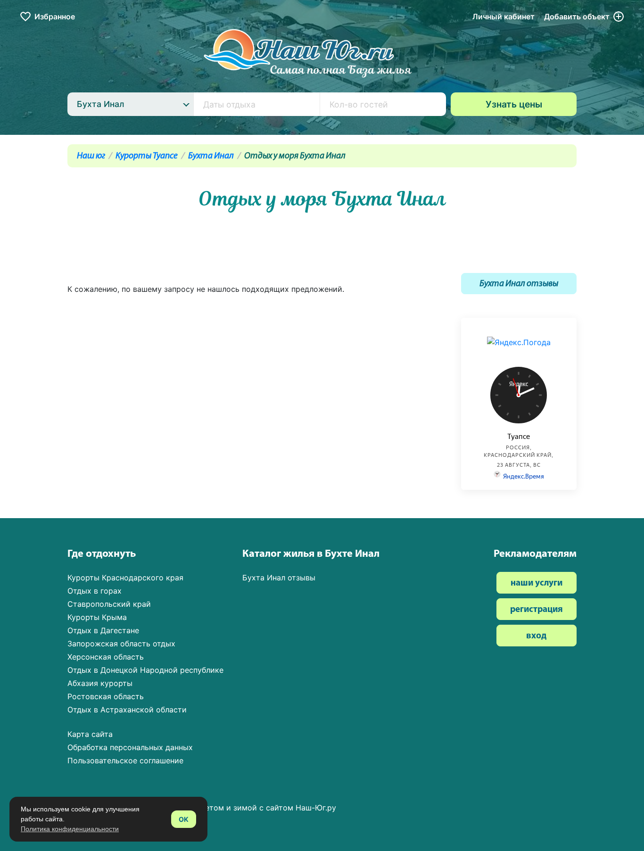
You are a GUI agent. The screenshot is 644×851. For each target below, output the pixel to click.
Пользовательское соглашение (125, 760)
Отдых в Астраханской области (127, 709)
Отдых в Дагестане (103, 630)
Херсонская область (105, 656)
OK (184, 819)
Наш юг (91, 156)
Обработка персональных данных (130, 747)
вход (536, 636)
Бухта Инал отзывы (518, 284)
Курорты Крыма (97, 617)
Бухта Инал (211, 156)
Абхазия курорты (99, 683)
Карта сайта (90, 734)
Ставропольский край (109, 604)
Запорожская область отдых (121, 643)
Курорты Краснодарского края (125, 577)
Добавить (577, 16)
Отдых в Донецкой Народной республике (145, 670)
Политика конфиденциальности (70, 829)
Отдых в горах (94, 590)
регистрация (536, 609)
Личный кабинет (503, 16)
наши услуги (536, 583)
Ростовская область (105, 696)
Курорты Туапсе (147, 156)
